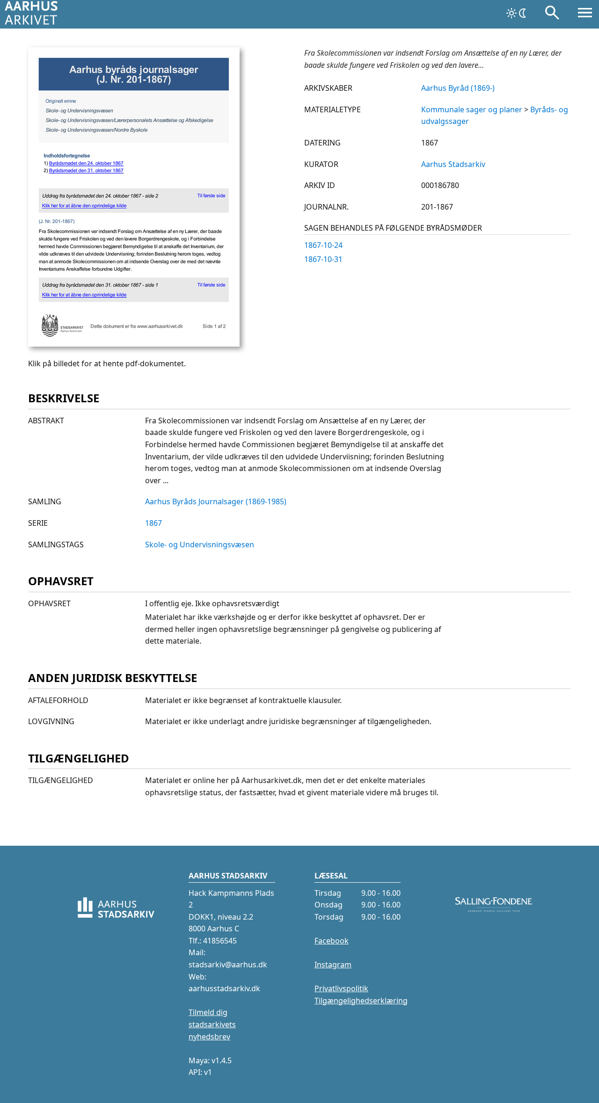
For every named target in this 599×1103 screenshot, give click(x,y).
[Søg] (552, 14)
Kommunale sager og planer (471, 109)
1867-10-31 (323, 259)
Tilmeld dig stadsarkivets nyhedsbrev (212, 1024)
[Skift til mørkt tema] (517, 13)
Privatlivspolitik (341, 988)
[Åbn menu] (585, 14)
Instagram (332, 964)
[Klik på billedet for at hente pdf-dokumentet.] (134, 344)
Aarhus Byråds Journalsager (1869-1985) (215, 501)
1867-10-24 (323, 245)
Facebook (331, 941)
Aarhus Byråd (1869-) (458, 88)
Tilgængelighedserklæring (361, 1000)
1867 (153, 523)
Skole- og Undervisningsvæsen (199, 544)
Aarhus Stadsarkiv (453, 164)
